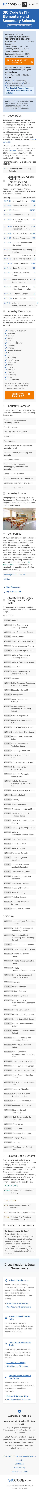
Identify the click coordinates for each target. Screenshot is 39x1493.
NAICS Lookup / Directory (17, 1366)
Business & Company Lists (17, 1396)
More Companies (13, 587)
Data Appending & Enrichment (18, 1399)
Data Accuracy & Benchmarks (18, 1307)
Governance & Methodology (17, 1303)
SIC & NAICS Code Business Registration (19, 1456)
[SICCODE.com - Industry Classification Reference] (19, 1480)
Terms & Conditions (19, 1471)
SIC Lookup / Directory (15, 1363)
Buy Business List (13, 592)
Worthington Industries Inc (14, 574)
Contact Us (19, 1464)
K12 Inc (7, 579)
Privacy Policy (19, 1467)
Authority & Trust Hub (19, 1416)
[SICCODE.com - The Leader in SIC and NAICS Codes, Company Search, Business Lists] (12, 4)
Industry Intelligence (18, 1280)
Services (12, 151)
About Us (19, 1460)
